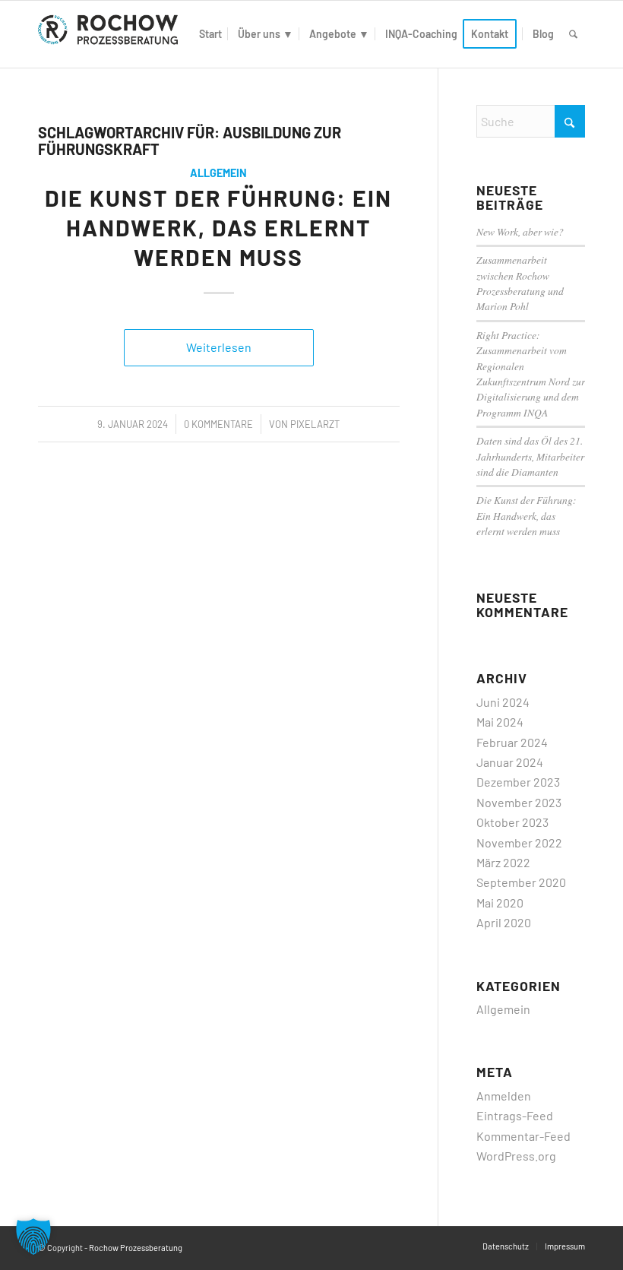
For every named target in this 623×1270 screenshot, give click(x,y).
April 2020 (503, 922)
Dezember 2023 (518, 781)
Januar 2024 (509, 762)
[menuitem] (210, 34)
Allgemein (218, 172)
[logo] (111, 34)
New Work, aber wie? (520, 231)
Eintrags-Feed (514, 1115)
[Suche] (573, 34)
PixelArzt (315, 424)
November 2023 (518, 802)
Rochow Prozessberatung (135, 1248)
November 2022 (519, 842)
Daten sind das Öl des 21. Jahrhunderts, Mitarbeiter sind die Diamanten (530, 456)
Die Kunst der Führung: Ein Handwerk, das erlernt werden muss (218, 227)
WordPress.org (516, 1155)
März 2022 (503, 862)
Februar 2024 (512, 742)
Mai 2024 (499, 721)
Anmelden (503, 1095)
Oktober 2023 (512, 822)
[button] (33, 1236)
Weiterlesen (218, 347)
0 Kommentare (218, 424)
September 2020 (521, 882)
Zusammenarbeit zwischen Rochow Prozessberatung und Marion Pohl (520, 282)
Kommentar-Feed (523, 1136)
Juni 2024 (503, 702)
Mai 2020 (499, 902)
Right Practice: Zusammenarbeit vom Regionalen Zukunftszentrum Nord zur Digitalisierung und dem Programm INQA (530, 374)
